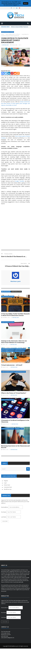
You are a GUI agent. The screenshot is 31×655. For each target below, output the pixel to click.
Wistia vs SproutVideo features (19, 27)
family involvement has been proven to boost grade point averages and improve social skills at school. (15, 103)
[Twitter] (5, 73)
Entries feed (7, 485)
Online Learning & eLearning (7, 351)
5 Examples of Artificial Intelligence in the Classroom (15, 421)
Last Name (3, 517)
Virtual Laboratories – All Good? (11, 365)
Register (6, 480)
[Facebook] (2, 73)
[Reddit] (15, 73)
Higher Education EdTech (20, 349)
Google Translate (19, 181)
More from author (16, 291)
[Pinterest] (12, 73)
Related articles (6, 291)
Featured (17, 428)
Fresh (22, 428)
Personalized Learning (19, 351)
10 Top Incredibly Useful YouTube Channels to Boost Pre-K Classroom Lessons (15, 314)
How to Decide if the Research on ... (14, 256)
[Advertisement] (15, 231)
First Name (3, 512)
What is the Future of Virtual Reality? (13, 393)
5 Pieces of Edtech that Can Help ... (17, 266)
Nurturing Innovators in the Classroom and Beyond (15, 446)
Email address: (5, 507)
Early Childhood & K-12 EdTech (7, 31)
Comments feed (8, 487)
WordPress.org (7, 489)
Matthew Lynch (5, 45)
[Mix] (18, 73)
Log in (5, 483)
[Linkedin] (9, 73)
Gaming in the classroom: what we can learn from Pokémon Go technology (14, 341)
